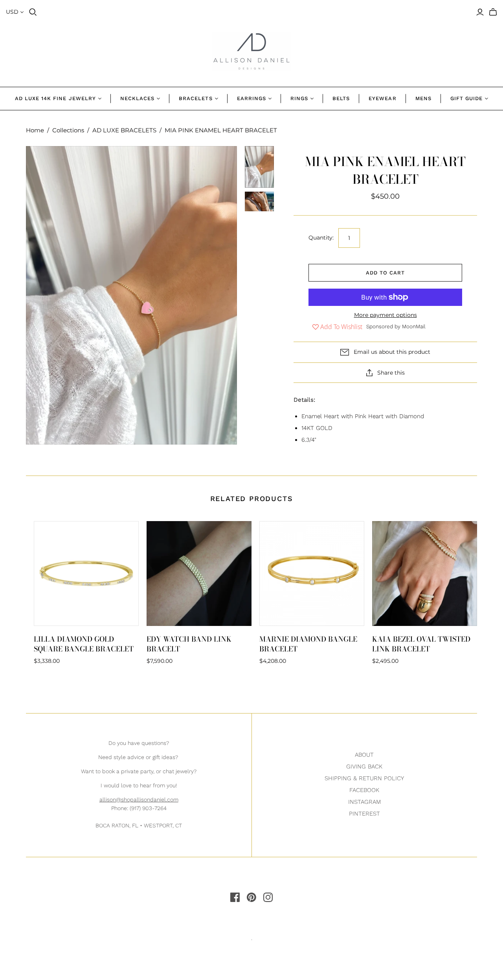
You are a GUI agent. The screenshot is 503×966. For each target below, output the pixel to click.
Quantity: (321, 237)
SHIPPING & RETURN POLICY (364, 778)
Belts (341, 98)
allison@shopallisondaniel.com (138, 799)
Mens (423, 98)
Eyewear (382, 98)
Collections (68, 130)
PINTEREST (364, 813)
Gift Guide (466, 98)
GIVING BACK (364, 766)
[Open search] (33, 12)
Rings (299, 98)
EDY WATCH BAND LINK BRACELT (189, 644)
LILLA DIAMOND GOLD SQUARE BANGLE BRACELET (84, 644)
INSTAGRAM (364, 801)
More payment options (385, 314)
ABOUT (364, 754)
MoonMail (414, 326)
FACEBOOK (364, 790)
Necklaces (137, 98)
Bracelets (195, 98)
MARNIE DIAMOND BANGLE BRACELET (308, 644)
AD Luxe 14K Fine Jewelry (55, 98)
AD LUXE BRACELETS (124, 130)
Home (35, 130)
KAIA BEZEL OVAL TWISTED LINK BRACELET (421, 644)
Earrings (251, 98)
